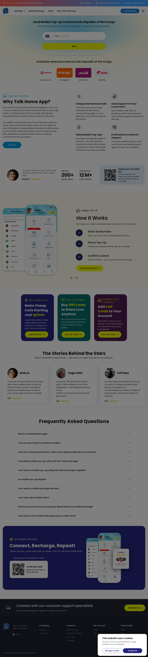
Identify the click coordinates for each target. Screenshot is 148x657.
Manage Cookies (112, 651)
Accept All (132, 651)
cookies (112, 642)
